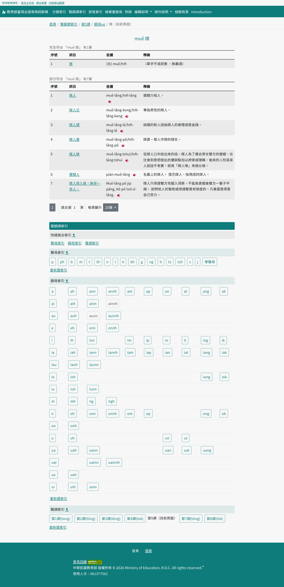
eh (72, 327)
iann (92, 352)
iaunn (94, 364)
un (167, 437)
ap (148, 291)
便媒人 (74, 174)
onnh (112, 413)
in (166, 340)
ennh (112, 327)
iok (224, 376)
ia (52, 352)
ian (167, 352)
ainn (92, 303)
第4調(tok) (135, 518)
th (98, 261)
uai (54, 462)
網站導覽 (41, 3)
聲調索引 (92, 242)
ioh (73, 376)
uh (72, 437)
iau (54, 364)
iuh (73, 388)
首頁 (52, 24)
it (185, 340)
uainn (94, 462)
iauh (74, 364)
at (185, 291)
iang (206, 352)
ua (53, 450)
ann (92, 291)
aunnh (113, 315)
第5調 (85, 24)
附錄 (128, 11)
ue (53, 474)
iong (206, 376)
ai (52, 303)
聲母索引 (57, 242)
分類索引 (59, 11)
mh (73, 401)
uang (207, 450)
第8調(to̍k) (215, 518)
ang (206, 291)
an (167, 291)
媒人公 (74, 109)
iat (186, 352)
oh (72, 413)
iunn (93, 388)
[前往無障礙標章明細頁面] (95, 561)
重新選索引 (58, 269)
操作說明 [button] (161, 11)
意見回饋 (80, 561)
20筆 (109, 207)
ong (206, 413)
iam (130, 352)
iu (53, 388)
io (53, 376)
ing (205, 340)
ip (147, 340)
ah (72, 291)
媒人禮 (74, 124)
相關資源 (182, 11)
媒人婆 (74, 139)
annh (112, 291)
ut (185, 437)
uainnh (114, 462)
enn (92, 327)
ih (71, 340)
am (129, 291)
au (53, 315)
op (148, 413)
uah (73, 450)
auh (73, 315)
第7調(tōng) (190, 518)
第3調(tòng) (111, 518)
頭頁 (148, 550)
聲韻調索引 (77, 11)
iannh (113, 352)
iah (72, 352)
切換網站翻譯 (56, 3)
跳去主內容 (27, 3)
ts (169, 261)
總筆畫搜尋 (113, 11)
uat (186, 450)
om (129, 413)
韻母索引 (75, 242)
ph (62, 261)
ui (53, 486)
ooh (73, 425)
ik (223, 340)
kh (132, 261)
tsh (180, 261)
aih (72, 303)
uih (73, 486)
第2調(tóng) (86, 518)
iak (224, 352)
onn (92, 413)
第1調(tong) (60, 518)
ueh (73, 474)
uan (168, 450)
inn (92, 340)
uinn (93, 486)
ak (224, 291)
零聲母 (210, 261)
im (129, 340)
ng (151, 261)
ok (224, 413)
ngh (111, 401)
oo (53, 425)
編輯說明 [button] (141, 11)
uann (93, 450)
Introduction (201, 11)
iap (148, 352)
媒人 (72, 95)
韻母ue (99, 24)
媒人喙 (74, 153)
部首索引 (95, 11)
